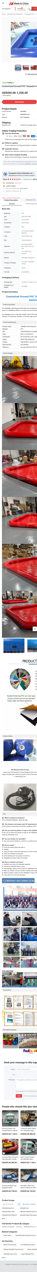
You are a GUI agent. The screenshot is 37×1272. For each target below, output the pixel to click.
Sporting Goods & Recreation (15, 14)
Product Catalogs (29, 1204)
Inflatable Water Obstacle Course (25, 1235)
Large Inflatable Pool (27, 1254)
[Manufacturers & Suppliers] (18, 3)
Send (18, 1096)
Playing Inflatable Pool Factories (13, 1249)
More (3, 1257)
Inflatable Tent (24, 1208)
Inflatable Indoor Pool (10, 1254)
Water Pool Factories (10, 1245)
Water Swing (7, 1235)
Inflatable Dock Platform (9, 1215)
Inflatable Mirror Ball (8, 1211)
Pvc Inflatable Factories (27, 1245)
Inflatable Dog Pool (8, 1208)
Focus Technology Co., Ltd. (25, 1264)
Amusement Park (29, 14)
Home (3, 14)
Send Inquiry (19, 102)
